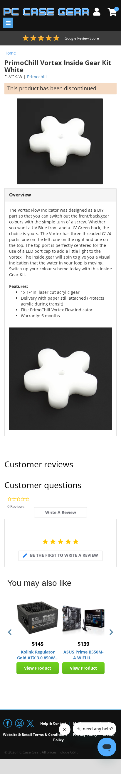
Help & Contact (53, 723)
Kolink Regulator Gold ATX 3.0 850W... (37, 655)
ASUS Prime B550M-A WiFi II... (83, 655)
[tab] (60, 512)
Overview (20, 194)
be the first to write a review (64, 555)
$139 (83, 643)
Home (10, 53)
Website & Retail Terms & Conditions (35, 734)
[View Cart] (111, 12)
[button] (10, 632)
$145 (37, 643)
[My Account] (99, 11)
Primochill (37, 76)
